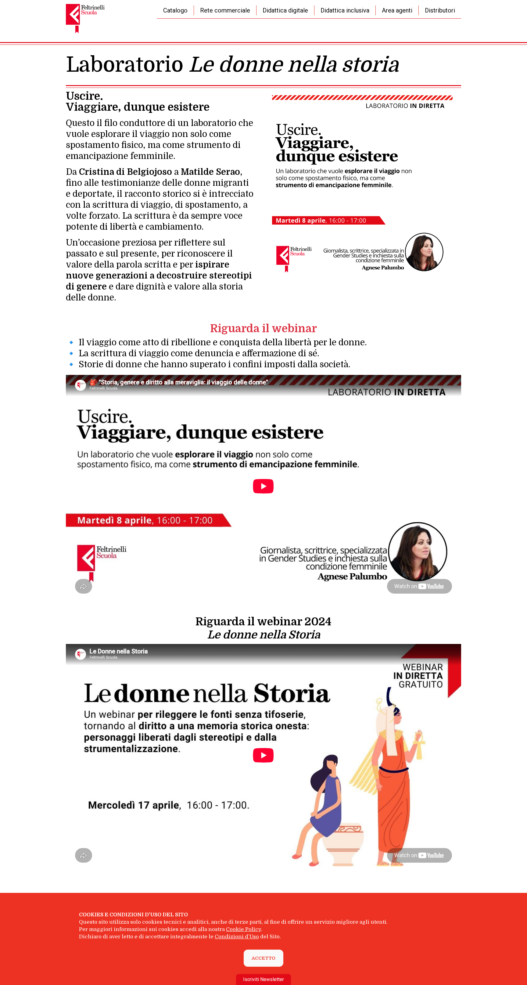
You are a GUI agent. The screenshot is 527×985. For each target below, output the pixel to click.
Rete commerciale (225, 10)
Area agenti (397, 10)
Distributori (440, 10)
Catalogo (175, 10)
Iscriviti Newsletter (263, 979)
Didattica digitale (285, 10)
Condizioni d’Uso (237, 937)
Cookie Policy (243, 929)
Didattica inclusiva (345, 10)
